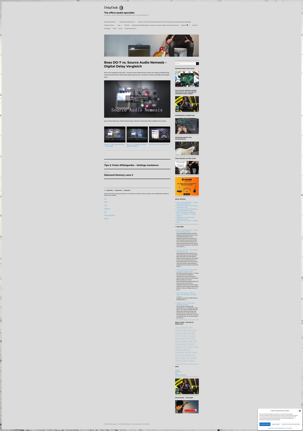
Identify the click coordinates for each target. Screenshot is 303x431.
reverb (177, 355)
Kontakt (127, 25)
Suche (120, 28)
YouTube (195, 25)
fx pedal (192, 336)
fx (188, 336)
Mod (177, 344)
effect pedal (192, 333)
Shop (105, 205)
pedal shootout (180, 352)
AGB (105, 212)
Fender (184, 336)
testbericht (178, 360)
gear (177, 338)
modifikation (191, 344)
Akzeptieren (265, 424)
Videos (106, 202)
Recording (187, 352)
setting (188, 355)
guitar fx (178, 341)
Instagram (107, 28)
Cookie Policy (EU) (130, 28)
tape (188, 358)
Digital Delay (179, 333)
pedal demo (186, 349)
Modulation (179, 347)
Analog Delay (184, 327)
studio (183, 358)
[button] (300, 411)
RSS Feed (180, 227)
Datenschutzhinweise (109, 215)
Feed (114, 28)
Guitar (193, 338)
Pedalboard (179, 349)
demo (189, 330)
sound (192, 355)
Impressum (289, 428)
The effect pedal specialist (119, 12)
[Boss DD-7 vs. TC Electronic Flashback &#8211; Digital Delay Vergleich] (137, 134)
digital (194, 330)
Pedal (196, 347)
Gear (119, 25)
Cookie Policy (271, 428)
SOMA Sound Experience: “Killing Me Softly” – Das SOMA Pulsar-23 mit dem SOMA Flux (186, 214)
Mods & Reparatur (109, 22)
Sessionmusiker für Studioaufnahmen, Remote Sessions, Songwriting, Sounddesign (164, 22)
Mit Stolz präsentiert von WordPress (141, 424)
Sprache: (184, 25)
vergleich (185, 360)
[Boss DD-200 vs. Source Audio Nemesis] (159, 134)
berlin (191, 327)
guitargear (184, 341)
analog (177, 327)
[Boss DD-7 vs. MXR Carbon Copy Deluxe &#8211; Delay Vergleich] (114, 134)
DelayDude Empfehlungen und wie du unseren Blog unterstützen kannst (155, 25)
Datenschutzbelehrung (280, 428)
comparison (179, 330)
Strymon (178, 358)
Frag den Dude (109, 25)
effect (185, 333)
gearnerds (182, 338)
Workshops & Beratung (126, 22)
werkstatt (191, 360)
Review (182, 355)
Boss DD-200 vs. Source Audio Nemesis (159, 144)
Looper (190, 341)
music (184, 347)
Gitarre (188, 338)
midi (195, 341)
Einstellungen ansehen (291, 424)
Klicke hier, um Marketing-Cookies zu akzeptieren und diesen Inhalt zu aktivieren (137, 98)
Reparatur (194, 352)
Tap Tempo (193, 358)
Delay (184, 330)
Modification (183, 344)
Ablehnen (275, 424)
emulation (178, 336)
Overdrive (190, 347)
